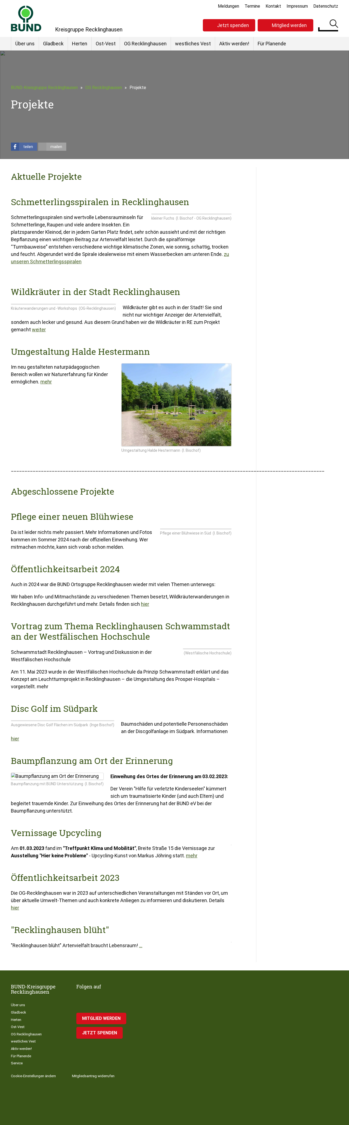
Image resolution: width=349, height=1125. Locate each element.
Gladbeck (53, 43)
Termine (252, 6)
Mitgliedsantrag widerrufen (93, 1076)
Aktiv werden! (234, 43)
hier (145, 604)
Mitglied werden (289, 25)
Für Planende (272, 43)
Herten (79, 43)
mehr (46, 382)
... (140, 945)
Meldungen (228, 6)
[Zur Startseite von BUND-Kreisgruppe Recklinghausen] (26, 18)
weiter (39, 329)
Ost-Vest (106, 43)
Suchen (334, 24)
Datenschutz (325, 6)
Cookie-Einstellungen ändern (33, 1076)
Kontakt (273, 6)
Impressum (297, 6)
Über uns (25, 43)
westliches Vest (193, 43)
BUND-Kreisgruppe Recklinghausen (44, 87)
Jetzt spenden (233, 25)
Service (17, 1063)
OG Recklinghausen (145, 43)
